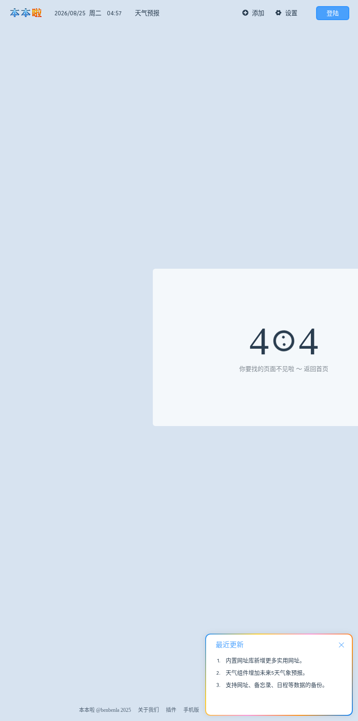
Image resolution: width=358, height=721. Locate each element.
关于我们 (148, 710)
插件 (171, 710)
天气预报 (147, 13)
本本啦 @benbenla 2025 (105, 710)
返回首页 (316, 369)
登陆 (333, 13)
